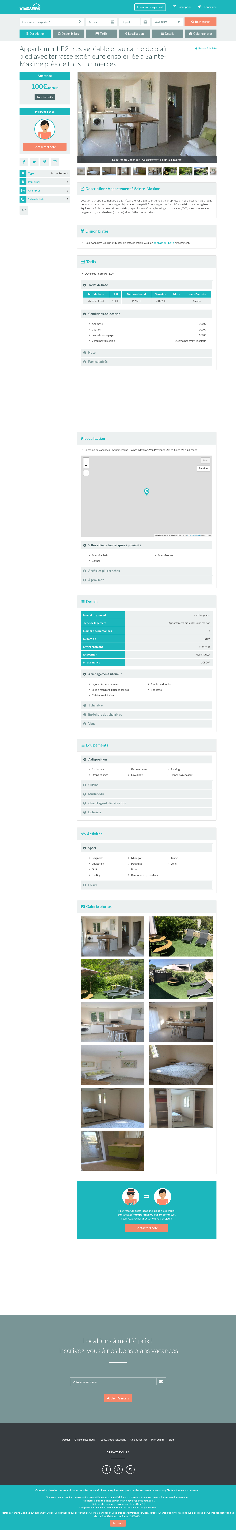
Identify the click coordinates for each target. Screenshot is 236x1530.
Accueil (66, 1439)
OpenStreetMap (194, 535)
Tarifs (103, 33)
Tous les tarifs (45, 97)
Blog (171, 1439)
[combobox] (167, 21)
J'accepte (118, 1523)
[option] (155, 171)
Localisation (135, 33)
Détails (169, 33)
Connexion (210, 6)
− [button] (86, 465)
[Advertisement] (146, 401)
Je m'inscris (119, 1398)
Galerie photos (202, 33)
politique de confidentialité (107, 1497)
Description (37, 33)
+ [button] (86, 460)
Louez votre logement (150, 7)
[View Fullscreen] (86, 473)
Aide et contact (138, 1439)
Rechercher (202, 21)
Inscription (185, 6)
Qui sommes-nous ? (85, 1439)
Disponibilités (69, 33)
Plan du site (157, 1439)
